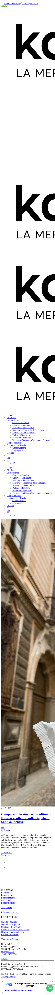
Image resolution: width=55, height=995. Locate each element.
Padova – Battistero (9, 934)
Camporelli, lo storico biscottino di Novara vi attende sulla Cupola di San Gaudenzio (26, 818)
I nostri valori (7, 895)
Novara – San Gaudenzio (12, 932)
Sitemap (12, 976)
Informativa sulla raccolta (18, 990)
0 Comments (6, 852)
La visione (5, 892)
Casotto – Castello (9, 922)
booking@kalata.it (30, 3)
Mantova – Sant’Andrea (12, 927)
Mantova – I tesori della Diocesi (15, 929)
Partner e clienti (8, 903)
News (3, 828)
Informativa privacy (10, 912)
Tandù (4, 976)
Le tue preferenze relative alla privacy (30, 984)
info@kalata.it (7, 951)
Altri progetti (7, 900)
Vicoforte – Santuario (10, 939)
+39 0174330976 (12, 3)
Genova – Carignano (10, 924)
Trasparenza (6, 907)
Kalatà (7, 830)
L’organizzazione (8, 898)
